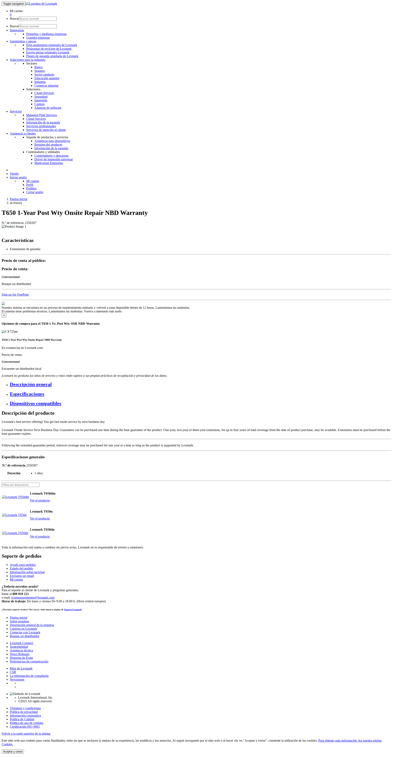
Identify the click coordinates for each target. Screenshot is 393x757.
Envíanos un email (22, 576)
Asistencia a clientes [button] (23, 133)
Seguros (39, 71)
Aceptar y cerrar (12, 751)
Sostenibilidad (19, 646)
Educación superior (46, 78)
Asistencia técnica (21, 650)
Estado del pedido (21, 568)
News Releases (19, 654)
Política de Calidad (22, 719)
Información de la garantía (43, 122)
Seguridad (40, 96)
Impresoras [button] (17, 30)
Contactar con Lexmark (25, 632)
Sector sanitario (44, 74)
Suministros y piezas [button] (23, 41)
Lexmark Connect (21, 643)
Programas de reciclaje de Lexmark (49, 48)
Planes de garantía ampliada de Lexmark (52, 56)
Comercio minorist (46, 85)
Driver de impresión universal (53, 159)
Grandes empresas (38, 37)
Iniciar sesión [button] (18, 177)
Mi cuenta (32, 181)
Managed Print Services (41, 115)
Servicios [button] (16, 111)
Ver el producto (40, 500)
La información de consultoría (29, 676)
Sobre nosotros (19, 621)
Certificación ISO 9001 (25, 726)
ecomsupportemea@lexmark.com (32, 597)
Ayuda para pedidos (23, 564)
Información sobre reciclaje (27, 572)
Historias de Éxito (21, 657)
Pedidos (31, 188)
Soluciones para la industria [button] (27, 59)
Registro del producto (48, 144)
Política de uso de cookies (26, 723)
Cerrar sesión (34, 192)
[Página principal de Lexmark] (41, 3)
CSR (13, 672)
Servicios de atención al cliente (46, 130)
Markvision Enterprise (48, 163)
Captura (39, 104)
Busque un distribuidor (24, 636)
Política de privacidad (24, 712)
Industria (40, 82)
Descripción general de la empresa (32, 625)
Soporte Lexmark (72, 609)
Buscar (14, 18)
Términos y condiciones (25, 708)
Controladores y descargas (51, 155)
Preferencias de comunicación (29, 661)
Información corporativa (25, 715)
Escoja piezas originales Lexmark (47, 52)
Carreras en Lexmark (23, 628)
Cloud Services (44, 93)
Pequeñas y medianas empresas (46, 34)
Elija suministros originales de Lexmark (51, 45)
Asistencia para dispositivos (52, 141)
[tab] (200, 384)
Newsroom (17, 679)
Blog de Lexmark (21, 668)
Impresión (40, 100)
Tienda (14, 173)
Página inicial (18, 199)
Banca (38, 67)
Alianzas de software (47, 107)
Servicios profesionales (41, 126)
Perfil (29, 184)
